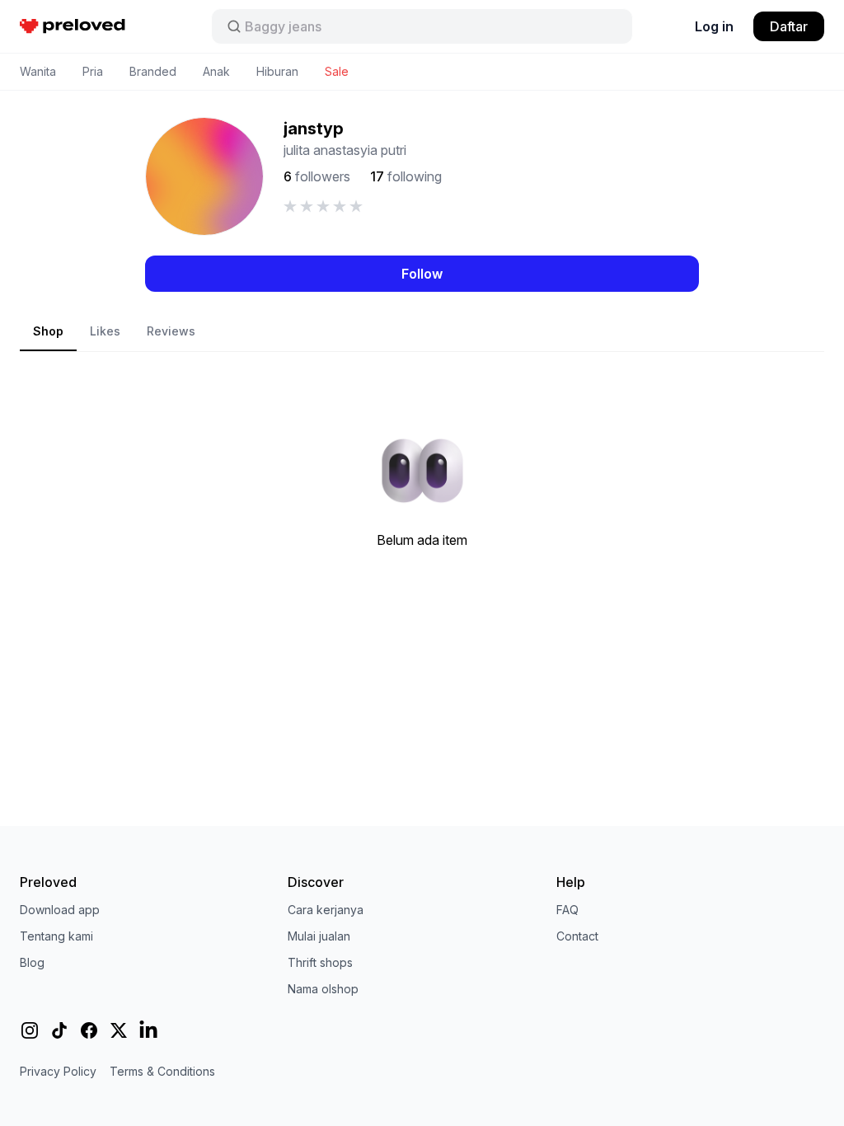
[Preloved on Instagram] (30, 1030)
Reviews (171, 331)
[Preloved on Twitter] (119, 1030)
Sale (337, 71)
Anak (216, 71)
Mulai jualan (319, 936)
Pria (92, 71)
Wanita (38, 71)
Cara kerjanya (325, 910)
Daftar (789, 26)
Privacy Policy (58, 1071)
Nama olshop (323, 989)
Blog (32, 962)
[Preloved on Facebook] (89, 1030)
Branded (152, 71)
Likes (105, 331)
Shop (48, 331)
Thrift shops (320, 962)
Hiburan (277, 71)
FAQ (567, 910)
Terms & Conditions (162, 1071)
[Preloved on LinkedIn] (148, 1030)
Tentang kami (56, 936)
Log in (714, 26)
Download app (60, 910)
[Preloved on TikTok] (59, 1030)
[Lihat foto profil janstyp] (204, 176)
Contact (577, 936)
